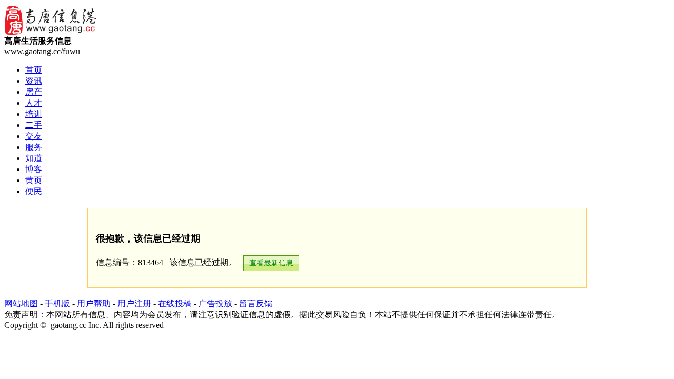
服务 (33, 147)
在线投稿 (175, 303)
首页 (33, 69)
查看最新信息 (271, 263)
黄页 (33, 180)
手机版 (57, 303)
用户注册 (134, 303)
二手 (33, 125)
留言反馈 (256, 303)
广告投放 (215, 303)
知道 (33, 158)
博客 (33, 169)
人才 (33, 102)
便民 (33, 191)
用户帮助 (94, 303)
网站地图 (21, 303)
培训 (33, 113)
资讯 (33, 80)
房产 (33, 91)
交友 (33, 136)
